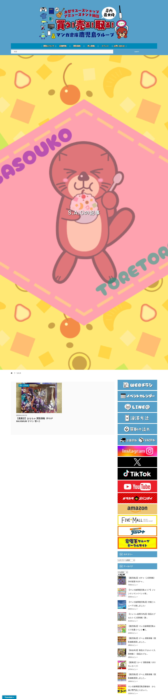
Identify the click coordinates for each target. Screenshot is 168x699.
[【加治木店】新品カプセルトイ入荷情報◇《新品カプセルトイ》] (122, 652)
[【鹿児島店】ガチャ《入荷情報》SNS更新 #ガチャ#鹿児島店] (122, 580)
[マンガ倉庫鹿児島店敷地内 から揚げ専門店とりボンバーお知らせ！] (122, 689)
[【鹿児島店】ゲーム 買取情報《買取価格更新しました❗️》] (122, 677)
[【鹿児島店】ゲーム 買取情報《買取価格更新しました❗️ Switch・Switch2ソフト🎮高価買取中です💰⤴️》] (122, 640)
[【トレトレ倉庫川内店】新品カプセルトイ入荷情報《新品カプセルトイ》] (122, 616)
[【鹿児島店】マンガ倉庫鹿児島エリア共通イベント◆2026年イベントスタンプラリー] (122, 628)
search (136, 51)
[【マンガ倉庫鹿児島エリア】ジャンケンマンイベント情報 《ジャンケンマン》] (122, 592)
